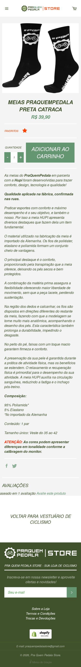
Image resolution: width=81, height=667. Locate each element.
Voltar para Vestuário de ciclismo (40, 519)
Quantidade (13, 147)
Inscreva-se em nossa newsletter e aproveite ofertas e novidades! (41, 579)
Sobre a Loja (40, 608)
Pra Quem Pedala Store (40, 8)
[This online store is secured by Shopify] (41, 637)
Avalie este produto (51, 493)
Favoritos (11, 131)
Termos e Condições (40, 613)
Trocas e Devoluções (40, 618)
